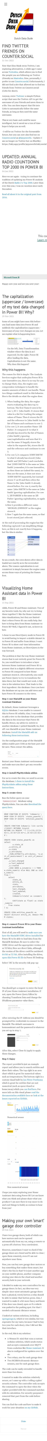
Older (23, 1421)
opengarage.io (9, 1318)
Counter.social (21, 81)
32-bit (14, 954)
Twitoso (20, 96)
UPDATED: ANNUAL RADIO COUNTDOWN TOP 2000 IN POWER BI (22, 162)
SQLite (5, 710)
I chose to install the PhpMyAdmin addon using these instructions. (18, 784)
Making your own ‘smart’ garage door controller (23, 1223)
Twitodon (13, 72)
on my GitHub (31, 1407)
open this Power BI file (13, 957)
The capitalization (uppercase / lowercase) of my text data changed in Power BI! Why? (23, 304)
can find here (30, 1089)
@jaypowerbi (25, 137)
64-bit (5, 954)
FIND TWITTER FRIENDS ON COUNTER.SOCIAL (18, 51)
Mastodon (18, 78)
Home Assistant (33, 1348)
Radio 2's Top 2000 (23, 182)
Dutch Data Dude (23, 38)
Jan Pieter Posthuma (33, 1079)
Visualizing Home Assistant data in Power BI (22, 593)
